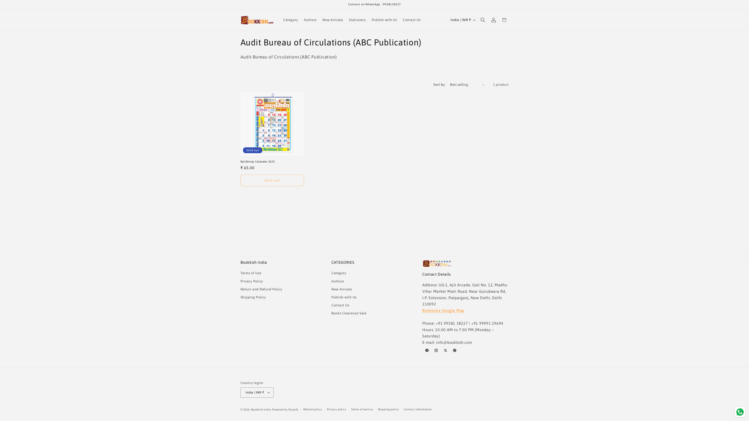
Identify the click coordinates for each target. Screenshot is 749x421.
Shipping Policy (253, 297)
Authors (337, 281)
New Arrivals (341, 289)
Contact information (418, 409)
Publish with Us (344, 297)
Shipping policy (388, 409)
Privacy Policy (251, 281)
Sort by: (439, 85)
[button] (482, 20)
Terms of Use (250, 273)
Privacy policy (336, 409)
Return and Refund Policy (261, 289)
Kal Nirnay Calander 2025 (257, 161)
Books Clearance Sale (349, 313)
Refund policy (312, 409)
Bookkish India (261, 409)
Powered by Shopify (285, 409)
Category (338, 273)
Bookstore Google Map (443, 310)
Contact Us (340, 305)
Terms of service (362, 409)
